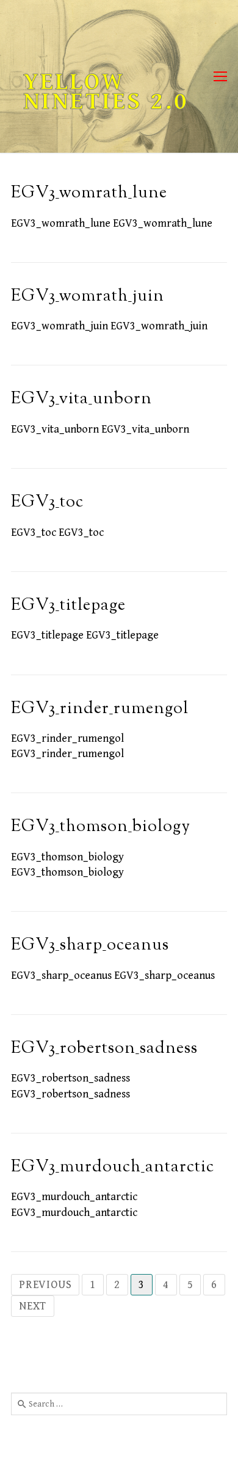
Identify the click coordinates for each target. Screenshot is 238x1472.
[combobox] (119, 1404)
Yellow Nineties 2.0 (106, 91)
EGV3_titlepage (68, 606)
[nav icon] (220, 76)
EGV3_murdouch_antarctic (112, 1167)
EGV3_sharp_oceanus (90, 946)
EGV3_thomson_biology (100, 827)
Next (32, 1306)
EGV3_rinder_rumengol (100, 709)
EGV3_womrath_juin (87, 297)
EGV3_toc (47, 502)
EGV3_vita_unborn (81, 399)
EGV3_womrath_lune (89, 193)
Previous (45, 1284)
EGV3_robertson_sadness (104, 1049)
